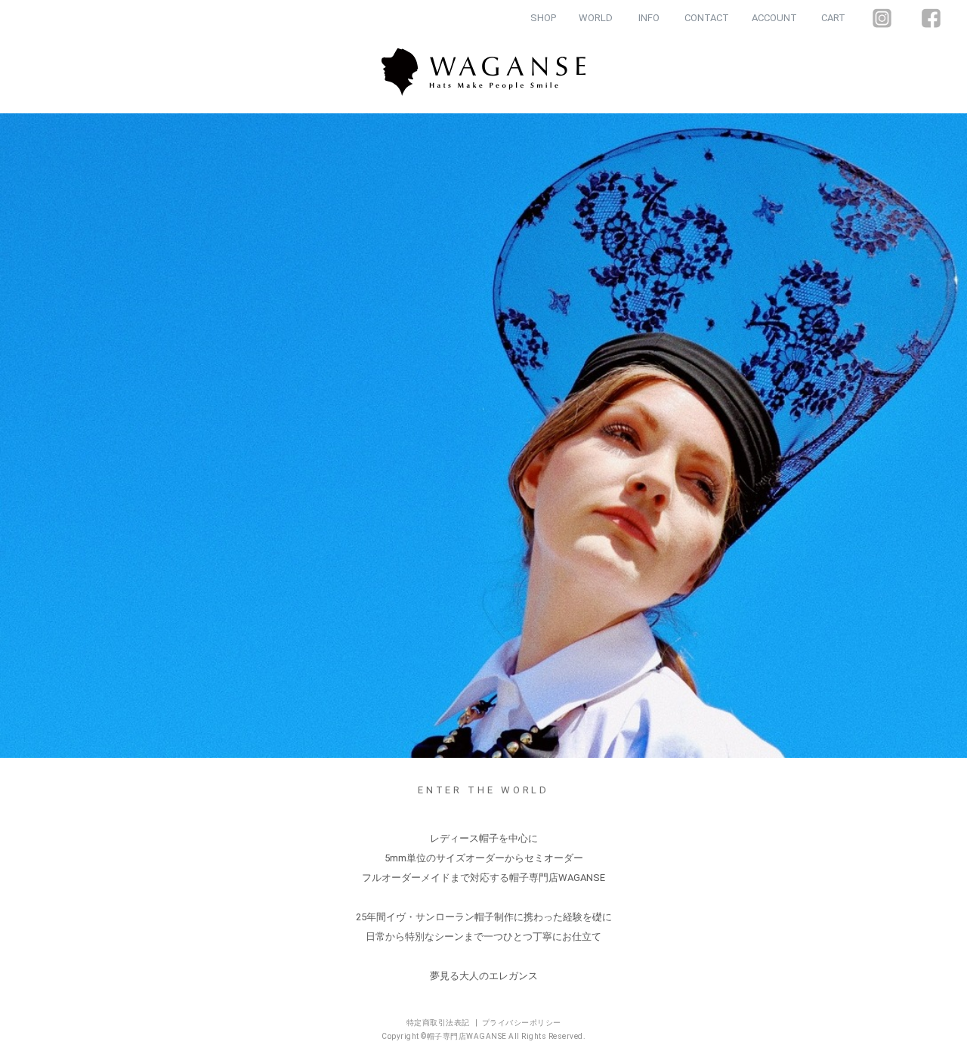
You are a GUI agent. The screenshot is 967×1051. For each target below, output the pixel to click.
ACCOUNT (774, 17)
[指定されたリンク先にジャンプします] (483, 435)
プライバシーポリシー (521, 1023)
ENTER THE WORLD (484, 790)
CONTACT (706, 17)
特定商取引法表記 (439, 1023)
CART (833, 17)
